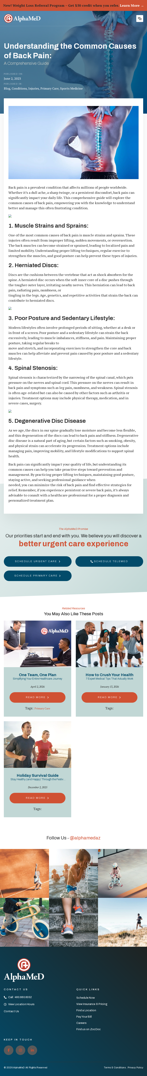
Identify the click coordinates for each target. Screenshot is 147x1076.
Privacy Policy (135, 1067)
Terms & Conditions (115, 1067)
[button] (139, 18)
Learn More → (132, 5)
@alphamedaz (85, 837)
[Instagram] (20, 1050)
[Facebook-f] (8, 1050)
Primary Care (42, 708)
